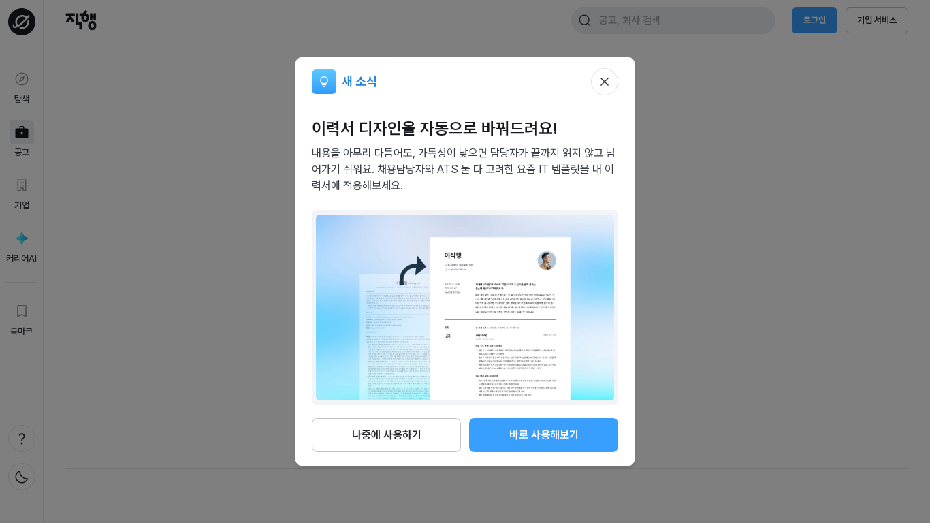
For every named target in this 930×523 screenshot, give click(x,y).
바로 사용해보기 (544, 434)
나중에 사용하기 (386, 434)
